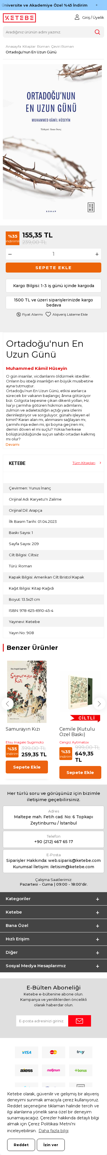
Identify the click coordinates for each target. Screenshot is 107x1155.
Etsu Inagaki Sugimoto (25, 742)
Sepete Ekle (53, 267)
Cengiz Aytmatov (74, 742)
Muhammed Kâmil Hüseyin (36, 368)
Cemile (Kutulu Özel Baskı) (77, 731)
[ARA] (97, 32)
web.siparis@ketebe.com (74, 860)
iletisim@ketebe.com (72, 866)
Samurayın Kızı (23, 729)
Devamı (12, 444)
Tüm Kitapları (83, 463)
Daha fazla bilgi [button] (53, 1130)
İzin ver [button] (50, 1145)
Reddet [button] (21, 1145)
